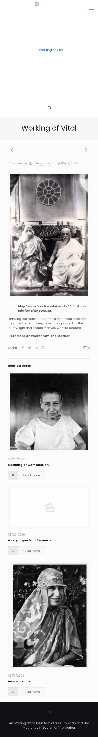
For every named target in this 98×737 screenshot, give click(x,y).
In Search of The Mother (57, 727)
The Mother (42, 163)
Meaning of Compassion (28, 465)
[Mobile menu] (92, 9)
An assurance (19, 681)
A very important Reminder (30, 540)
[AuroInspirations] (49, 50)
